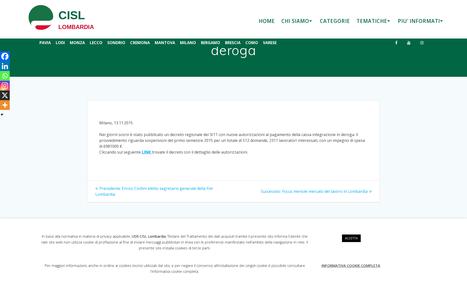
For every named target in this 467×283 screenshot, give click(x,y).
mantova (165, 42)
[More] (5, 105)
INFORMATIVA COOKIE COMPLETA (351, 265)
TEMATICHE (372, 21)
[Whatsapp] (5, 76)
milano (188, 42)
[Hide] (2, 115)
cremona (140, 42)
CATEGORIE (335, 21)
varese (270, 42)
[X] (5, 95)
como (251, 42)
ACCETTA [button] (351, 238)
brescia (233, 42)
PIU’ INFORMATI (419, 21)
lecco (96, 42)
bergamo (210, 42)
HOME (267, 21)
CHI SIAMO (295, 21)
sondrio (116, 42)
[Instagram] (5, 85)
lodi (60, 42)
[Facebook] (5, 56)
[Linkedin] (5, 66)
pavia (45, 42)
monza (77, 42)
